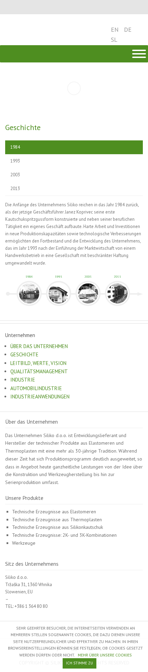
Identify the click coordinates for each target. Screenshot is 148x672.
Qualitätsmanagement (39, 371)
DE (127, 29)
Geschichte (24, 354)
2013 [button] (15, 188)
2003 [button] (15, 175)
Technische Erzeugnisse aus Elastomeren (54, 511)
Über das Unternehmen (39, 346)
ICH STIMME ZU (79, 663)
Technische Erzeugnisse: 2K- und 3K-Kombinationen (64, 535)
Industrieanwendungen (40, 396)
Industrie (22, 379)
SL (114, 39)
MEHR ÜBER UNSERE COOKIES (105, 655)
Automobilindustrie (36, 388)
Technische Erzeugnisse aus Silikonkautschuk (57, 527)
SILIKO (28, 29)
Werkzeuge (23, 543)
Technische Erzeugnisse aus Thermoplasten (57, 519)
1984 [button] (15, 147)
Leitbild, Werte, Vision (38, 363)
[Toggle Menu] (139, 54)
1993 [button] (15, 161)
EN (115, 29)
